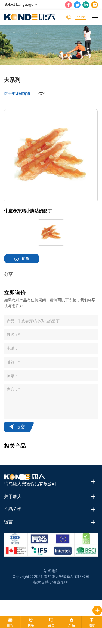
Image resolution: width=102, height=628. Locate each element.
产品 (71, 625)
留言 (51, 625)
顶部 (92, 625)
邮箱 (10, 625)
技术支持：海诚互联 (50, 582)
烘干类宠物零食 (17, 93)
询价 (25, 258)
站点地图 (51, 571)
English (80, 17)
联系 (30, 625)
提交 (20, 426)
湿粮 (41, 93)
